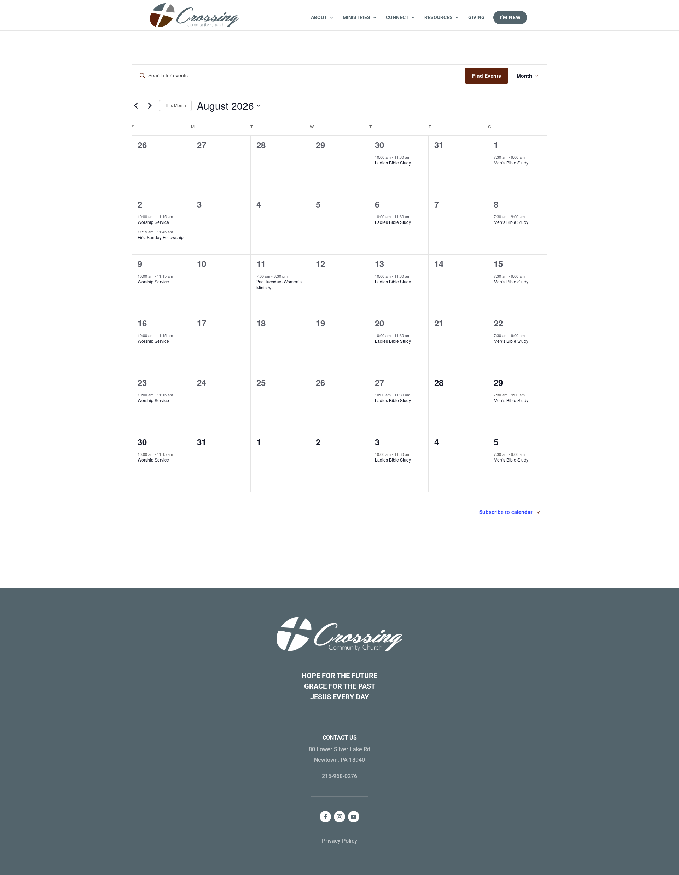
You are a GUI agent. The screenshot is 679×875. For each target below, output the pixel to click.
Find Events (486, 75)
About (319, 17)
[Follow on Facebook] (325, 816)
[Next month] (149, 106)
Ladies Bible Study (393, 163)
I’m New (510, 17)
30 (379, 145)
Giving (476, 17)
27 (379, 382)
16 (142, 323)
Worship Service (153, 222)
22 (498, 323)
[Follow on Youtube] (353, 816)
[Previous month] (136, 106)
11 (261, 263)
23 (142, 382)
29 (498, 382)
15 (498, 263)
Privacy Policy (339, 841)
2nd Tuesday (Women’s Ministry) (279, 284)
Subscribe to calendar (505, 511)
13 (379, 263)
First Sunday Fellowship (161, 237)
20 (379, 323)
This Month (175, 105)
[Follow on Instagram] (339, 816)
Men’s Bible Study (511, 163)
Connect (397, 17)
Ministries (356, 17)
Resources (438, 17)
